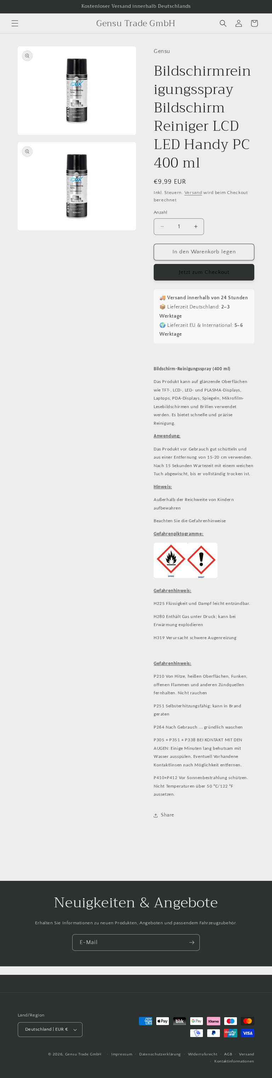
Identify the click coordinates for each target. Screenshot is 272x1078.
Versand (193, 192)
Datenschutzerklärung (160, 1054)
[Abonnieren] (191, 942)
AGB (228, 1054)
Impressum (121, 1054)
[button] (15, 23)
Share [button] (167, 815)
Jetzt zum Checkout (204, 272)
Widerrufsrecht (202, 1054)
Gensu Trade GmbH (84, 1054)
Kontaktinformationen (234, 1061)
